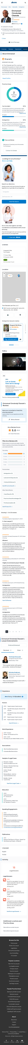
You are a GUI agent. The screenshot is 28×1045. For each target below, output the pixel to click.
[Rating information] (21, 23)
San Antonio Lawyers (14, 981)
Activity (25, 49)
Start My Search (14, 201)
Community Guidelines (13, 1033)
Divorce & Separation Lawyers (14, 1006)
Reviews (11, 49)
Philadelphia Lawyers (14, 976)
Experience (18, 49)
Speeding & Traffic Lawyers (14, 1011)
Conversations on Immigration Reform (13, 827)
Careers (14, 1022)
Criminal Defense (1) (10, 482)
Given (20, 650)
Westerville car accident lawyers (11, 927)
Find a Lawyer (14, 943)
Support (14, 1024)
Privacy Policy (13, 1031)
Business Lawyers (14, 994)
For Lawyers (14, 955)
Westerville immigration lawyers (11, 931)
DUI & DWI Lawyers (14, 999)
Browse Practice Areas (14, 950)
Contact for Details (11, 150)
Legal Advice (14, 948)
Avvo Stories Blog (14, 953)
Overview (3, 49)
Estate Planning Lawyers (14, 1001)
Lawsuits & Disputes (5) (11, 477)
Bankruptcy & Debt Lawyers (14, 991)
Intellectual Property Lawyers (14, 1009)
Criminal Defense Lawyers (14, 996)
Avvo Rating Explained (14, 1027)
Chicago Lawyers (14, 968)
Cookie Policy (22, 1031)
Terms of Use (5, 1031)
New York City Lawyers (14, 963)
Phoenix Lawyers (14, 978)
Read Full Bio (7, 78)
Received (7, 650)
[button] (19, 275)
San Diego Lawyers (14, 983)
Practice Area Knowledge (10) (12, 498)
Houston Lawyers (14, 971)
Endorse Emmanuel (14, 645)
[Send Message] (7, 315)
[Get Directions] (20, 315)
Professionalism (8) (9, 503)
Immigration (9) (8, 473)
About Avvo (14, 1019)
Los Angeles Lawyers (14, 966)
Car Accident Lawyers (14, 1004)
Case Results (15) (9, 494)
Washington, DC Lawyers (14, 973)
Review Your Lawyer (14, 945)
